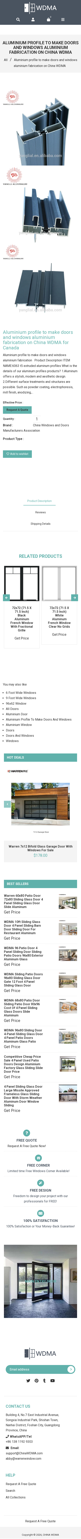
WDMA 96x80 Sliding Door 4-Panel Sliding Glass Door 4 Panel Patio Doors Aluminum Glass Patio (23, 1035)
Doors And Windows (20, 736)
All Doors (12, 709)
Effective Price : (13, 402)
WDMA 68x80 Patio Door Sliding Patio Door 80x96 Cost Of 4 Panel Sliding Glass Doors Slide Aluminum (22, 1008)
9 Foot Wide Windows (21, 698)
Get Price (12, 912)
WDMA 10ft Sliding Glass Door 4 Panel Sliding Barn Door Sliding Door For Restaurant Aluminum (22, 927)
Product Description (39, 501)
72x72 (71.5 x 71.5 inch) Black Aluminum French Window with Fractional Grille (21, 619)
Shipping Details (41, 523)
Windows (12, 741)
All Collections (16, 1497)
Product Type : (13, 439)
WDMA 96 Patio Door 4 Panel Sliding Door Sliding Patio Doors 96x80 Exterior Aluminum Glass (23, 953)
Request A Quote (17, 409)
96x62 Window (16, 703)
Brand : (8, 425)
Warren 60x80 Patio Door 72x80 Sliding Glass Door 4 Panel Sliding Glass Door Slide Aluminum (23, 901)
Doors (10, 730)
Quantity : (9, 418)
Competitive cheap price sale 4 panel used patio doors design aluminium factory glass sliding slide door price (23, 1064)
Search (10, 1491)
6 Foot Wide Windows (21, 693)
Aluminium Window (19, 725)
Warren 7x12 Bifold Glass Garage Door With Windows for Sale (41, 848)
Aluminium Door (17, 714)
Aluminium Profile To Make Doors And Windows (39, 719)
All (5, 60)
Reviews (40, 512)
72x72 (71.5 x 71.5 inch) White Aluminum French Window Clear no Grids (59, 617)
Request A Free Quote (21, 1484)
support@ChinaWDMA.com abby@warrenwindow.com (24, 1453)
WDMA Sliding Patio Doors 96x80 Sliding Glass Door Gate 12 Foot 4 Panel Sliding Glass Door (23, 979)
